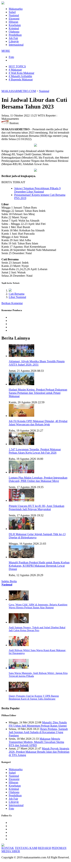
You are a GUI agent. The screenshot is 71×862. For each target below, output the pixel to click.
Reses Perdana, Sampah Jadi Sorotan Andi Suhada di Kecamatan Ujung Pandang (38, 732)
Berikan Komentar (12, 303)
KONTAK (7, 847)
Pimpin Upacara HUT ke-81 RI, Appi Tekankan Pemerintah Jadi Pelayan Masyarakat (36, 507)
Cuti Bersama (16, 293)
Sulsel (12, 12)
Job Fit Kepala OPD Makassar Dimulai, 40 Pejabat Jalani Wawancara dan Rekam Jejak (38, 423)
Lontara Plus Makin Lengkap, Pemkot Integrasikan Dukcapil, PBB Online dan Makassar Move (38, 479)
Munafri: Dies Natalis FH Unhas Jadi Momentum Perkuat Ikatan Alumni (38, 724)
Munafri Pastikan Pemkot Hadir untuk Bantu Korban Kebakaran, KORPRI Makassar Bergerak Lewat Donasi (39, 565)
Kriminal (14, 28)
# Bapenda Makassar (21, 79)
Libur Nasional (17, 297)
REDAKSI (44, 847)
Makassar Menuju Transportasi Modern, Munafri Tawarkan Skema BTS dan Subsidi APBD (36, 742)
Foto (11, 57)
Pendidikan (15, 34)
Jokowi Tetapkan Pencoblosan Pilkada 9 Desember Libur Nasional (37, 190)
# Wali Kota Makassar (21, 72)
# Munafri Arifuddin (20, 76)
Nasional (14, 15)
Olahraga (14, 31)
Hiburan (13, 21)
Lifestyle (14, 41)
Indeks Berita (9, 581)
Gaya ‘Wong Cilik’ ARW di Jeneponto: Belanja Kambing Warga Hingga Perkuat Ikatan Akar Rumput (38, 606)
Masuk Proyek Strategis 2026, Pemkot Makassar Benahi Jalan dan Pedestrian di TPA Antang (39, 752)
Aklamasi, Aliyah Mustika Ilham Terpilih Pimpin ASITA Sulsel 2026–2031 (37, 363)
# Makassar (15, 69)
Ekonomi (14, 18)
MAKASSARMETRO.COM (18, 91)
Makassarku (16, 8)
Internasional (16, 44)
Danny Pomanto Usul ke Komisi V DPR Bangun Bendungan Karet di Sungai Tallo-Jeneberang (34, 697)
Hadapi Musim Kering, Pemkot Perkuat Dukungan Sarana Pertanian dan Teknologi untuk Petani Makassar (38, 393)
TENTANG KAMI (26, 847)
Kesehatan (15, 25)
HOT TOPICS (17, 66)
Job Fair (13, 38)
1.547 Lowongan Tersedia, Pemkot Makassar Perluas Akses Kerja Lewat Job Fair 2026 (35, 451)
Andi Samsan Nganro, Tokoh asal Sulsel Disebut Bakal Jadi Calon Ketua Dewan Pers (37, 629)
